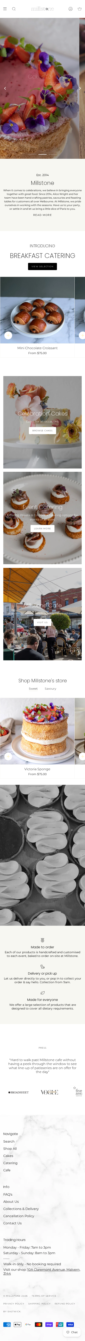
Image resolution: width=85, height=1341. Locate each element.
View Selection (42, 266)
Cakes (8, 1156)
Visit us (50, 96)
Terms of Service (44, 1296)
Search (9, 1141)
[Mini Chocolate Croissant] (37, 310)
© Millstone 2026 (15, 1296)
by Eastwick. (12, 1311)
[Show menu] (6, 9)
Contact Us (12, 1223)
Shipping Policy (39, 1303)
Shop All (10, 1149)
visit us (42, 622)
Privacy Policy (13, 1303)
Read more (42, 214)
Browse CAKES (42, 430)
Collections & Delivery (21, 1209)
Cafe (7, 1170)
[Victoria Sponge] (37, 731)
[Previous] (5, 88)
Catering (10, 1163)
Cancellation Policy (18, 1216)
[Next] (80, 88)
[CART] (80, 9)
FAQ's (7, 1194)
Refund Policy (65, 1303)
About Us (11, 1202)
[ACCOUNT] (70, 9)
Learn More (42, 528)
